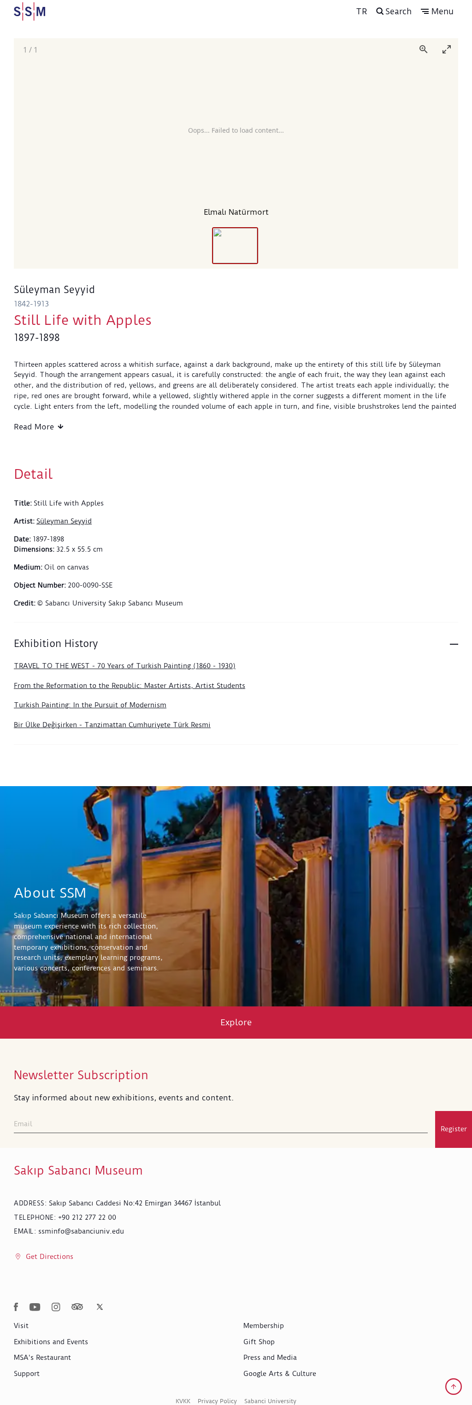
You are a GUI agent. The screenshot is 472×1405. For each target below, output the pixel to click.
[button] (437, 11)
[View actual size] (423, 49)
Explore (236, 1022)
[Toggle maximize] (446, 49)
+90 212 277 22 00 (87, 1217)
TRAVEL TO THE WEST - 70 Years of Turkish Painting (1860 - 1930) (125, 666)
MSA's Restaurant (42, 1357)
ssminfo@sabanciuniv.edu (81, 1231)
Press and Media (270, 1357)
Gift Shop (259, 1342)
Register (454, 1129)
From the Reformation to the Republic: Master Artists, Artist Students (129, 686)
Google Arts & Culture (279, 1374)
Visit (21, 1326)
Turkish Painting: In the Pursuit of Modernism (90, 705)
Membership (263, 1326)
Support (27, 1374)
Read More (34, 426)
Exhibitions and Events (51, 1342)
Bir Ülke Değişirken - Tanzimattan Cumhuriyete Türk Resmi (112, 725)
